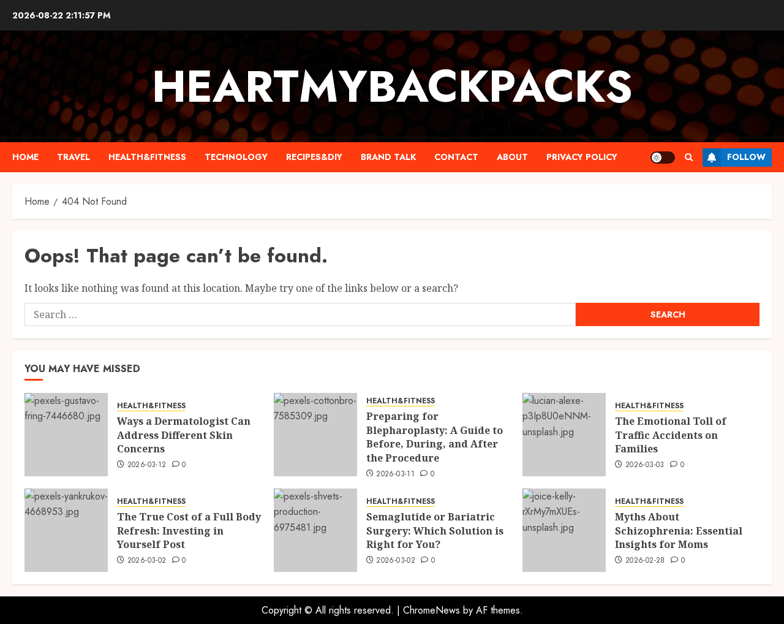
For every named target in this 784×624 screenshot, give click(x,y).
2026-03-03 (645, 465)
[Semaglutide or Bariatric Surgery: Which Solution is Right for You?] (315, 530)
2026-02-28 (645, 561)
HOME (25, 157)
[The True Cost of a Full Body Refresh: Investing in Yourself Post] (66, 530)
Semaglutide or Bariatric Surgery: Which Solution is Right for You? (434, 530)
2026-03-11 (395, 474)
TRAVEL (73, 157)
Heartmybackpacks (392, 86)
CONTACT (456, 157)
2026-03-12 (147, 465)
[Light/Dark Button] (662, 157)
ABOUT (512, 157)
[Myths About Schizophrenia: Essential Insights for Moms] (564, 530)
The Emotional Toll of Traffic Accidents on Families (670, 434)
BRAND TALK (388, 157)
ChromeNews (431, 610)
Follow (746, 157)
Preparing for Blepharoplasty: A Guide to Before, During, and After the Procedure (434, 436)
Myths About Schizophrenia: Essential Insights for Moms (678, 530)
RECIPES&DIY (314, 157)
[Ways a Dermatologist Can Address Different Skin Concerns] (66, 434)
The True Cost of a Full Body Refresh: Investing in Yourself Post (189, 530)
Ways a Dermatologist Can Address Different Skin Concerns (184, 434)
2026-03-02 (147, 561)
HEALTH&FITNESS (147, 157)
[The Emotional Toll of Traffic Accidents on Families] (564, 434)
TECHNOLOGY (236, 157)
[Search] (688, 157)
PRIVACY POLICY (581, 157)
